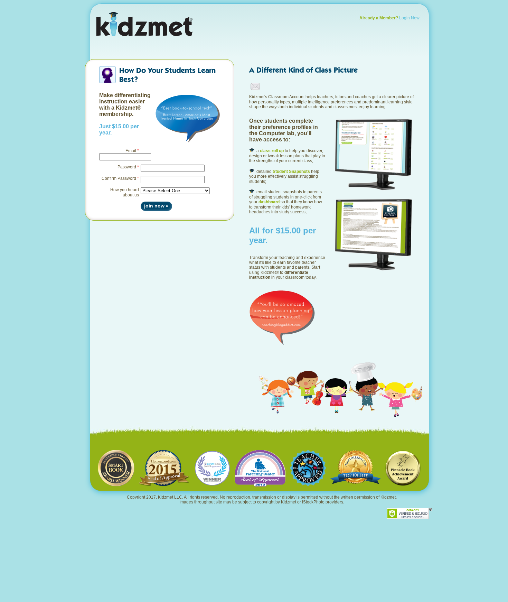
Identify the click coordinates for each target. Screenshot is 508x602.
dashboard (269, 202)
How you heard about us (124, 192)
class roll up (272, 150)
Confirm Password (119, 178)
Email (130, 150)
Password (126, 167)
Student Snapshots (291, 171)
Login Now (409, 18)
